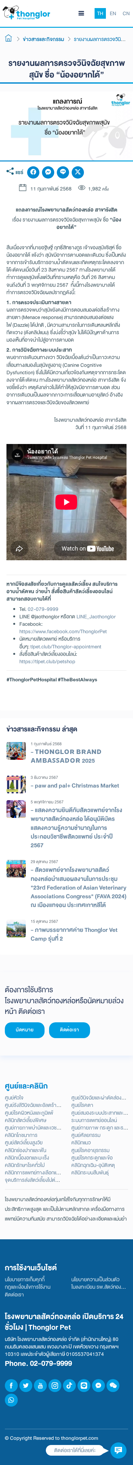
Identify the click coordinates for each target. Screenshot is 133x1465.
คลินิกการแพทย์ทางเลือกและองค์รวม (41, 1172)
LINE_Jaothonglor (96, 616)
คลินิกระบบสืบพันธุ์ (90, 1172)
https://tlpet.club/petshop (47, 661)
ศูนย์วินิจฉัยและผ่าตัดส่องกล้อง (101, 1097)
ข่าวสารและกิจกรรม (43, 39)
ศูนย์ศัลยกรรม (85, 1135)
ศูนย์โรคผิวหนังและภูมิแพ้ (29, 1113)
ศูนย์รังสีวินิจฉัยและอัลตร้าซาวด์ (36, 1105)
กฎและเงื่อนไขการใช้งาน (27, 1287)
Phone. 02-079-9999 (38, 1363)
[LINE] (63, 172)
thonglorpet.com (79, 1438)
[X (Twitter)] (78, 172)
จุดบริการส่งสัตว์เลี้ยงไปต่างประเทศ (40, 1180)
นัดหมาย (25, 1030)
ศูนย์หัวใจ (14, 1097)
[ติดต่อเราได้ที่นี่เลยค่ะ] (118, 1450)
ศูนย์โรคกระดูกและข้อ (92, 1157)
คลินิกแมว (81, 1142)
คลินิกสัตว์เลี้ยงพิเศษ (25, 1120)
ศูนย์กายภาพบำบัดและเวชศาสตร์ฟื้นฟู (43, 1127)
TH (100, 13)
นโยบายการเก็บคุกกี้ (25, 1279)
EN (113, 13)
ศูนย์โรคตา (82, 1105)
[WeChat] (113, 1385)
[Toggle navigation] (81, 13)
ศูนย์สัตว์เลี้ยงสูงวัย (24, 1142)
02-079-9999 (43, 609)
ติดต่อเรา (69, 1030)
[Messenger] (48, 172)
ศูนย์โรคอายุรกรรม (90, 1150)
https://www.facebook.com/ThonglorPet (63, 631)
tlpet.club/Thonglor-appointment (65, 646)
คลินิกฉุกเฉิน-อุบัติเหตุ (93, 1165)
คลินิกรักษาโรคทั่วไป (25, 1165)
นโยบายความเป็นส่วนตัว (95, 1279)
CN (126, 13)
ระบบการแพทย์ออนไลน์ (94, 1120)
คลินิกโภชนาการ (21, 1135)
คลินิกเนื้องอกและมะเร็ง (27, 1157)
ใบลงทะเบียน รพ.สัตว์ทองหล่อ (100, 1287)
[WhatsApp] (11, 1400)
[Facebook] (33, 172)
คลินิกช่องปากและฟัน (25, 1150)
